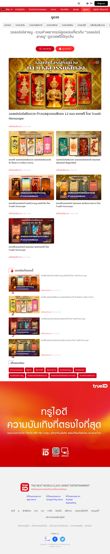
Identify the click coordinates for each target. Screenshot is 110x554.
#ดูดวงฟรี (39, 370)
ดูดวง (86, 9)
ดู (18, 510)
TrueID (7, 3)
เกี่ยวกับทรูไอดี (23, 525)
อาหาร (53, 9)
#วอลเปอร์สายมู (65, 370)
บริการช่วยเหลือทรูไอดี (55, 517)
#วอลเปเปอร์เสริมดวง (87, 375)
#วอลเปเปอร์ (79, 370)
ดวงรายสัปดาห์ (35, 25)
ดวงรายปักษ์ (52, 25)
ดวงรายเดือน (67, 25)
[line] (47, 539)
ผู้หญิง (76, 9)
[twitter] (62, 539)
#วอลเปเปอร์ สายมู (17, 375)
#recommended (16, 370)
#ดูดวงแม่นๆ (51, 370)
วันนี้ (13, 510)
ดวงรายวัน (20, 25)
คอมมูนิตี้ (95, 510)
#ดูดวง (29, 370)
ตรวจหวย (47, 48)
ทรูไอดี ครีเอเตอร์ (100, 9)
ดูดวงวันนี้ (66, 48)
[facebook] (55, 539)
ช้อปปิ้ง (58, 510)
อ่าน (7, 9)
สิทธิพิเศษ (27, 510)
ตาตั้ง (49, 510)
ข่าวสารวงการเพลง (37, 9)
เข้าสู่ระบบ (101, 3)
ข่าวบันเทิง (20, 9)
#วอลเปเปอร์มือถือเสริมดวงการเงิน (63, 375)
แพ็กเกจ (68, 510)
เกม (42, 510)
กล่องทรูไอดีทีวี (81, 510)
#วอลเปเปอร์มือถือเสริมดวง (37, 375)
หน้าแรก (7, 25)
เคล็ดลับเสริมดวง (97, 25)
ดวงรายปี (82, 25)
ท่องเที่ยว (64, 9)
